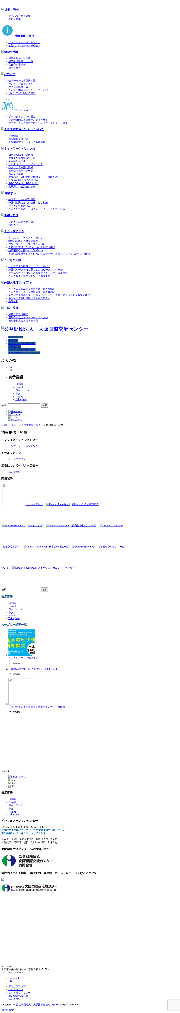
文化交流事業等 (17, 64)
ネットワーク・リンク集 (19, 148)
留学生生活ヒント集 (19, 58)
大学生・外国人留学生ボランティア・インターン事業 (38, 122)
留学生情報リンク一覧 (20, 61)
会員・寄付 (12, 9)
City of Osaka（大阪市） (22, 154)
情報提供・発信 (24, 35)
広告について (15, 471)
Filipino (19, 396)
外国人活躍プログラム (18, 282)
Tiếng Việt (21, 399)
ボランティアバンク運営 (22, 116)
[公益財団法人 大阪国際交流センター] (44, 329)
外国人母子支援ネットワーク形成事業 (29, 275)
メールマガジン (17, 459)
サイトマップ (15, 989)
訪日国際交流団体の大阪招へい (25, 250)
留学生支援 (14, 67)
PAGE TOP (7, 1010)
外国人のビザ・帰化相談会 (25, 657)
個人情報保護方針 (18, 138)
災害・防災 (11, 215)
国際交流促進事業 (18, 314)
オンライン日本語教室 (20, 83)
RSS (10, 981)
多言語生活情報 (17, 161)
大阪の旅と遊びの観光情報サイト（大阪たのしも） (36, 177)
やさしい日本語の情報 (20, 167)
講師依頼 (13, 301)
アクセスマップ (17, 986)
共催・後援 (11, 307)
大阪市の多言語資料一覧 (22, 158)
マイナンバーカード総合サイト (25, 164)
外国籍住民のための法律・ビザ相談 (28, 202)
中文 (17, 393)
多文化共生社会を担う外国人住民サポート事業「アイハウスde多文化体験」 (50, 253)
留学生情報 (11, 51)
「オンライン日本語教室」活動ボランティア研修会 (36, 706)
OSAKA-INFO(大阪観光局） (23, 180)
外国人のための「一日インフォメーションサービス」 (38, 208)
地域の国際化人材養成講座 (23, 241)
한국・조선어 (22, 389)
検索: (4, 405)
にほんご (9, 74)
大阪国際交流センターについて (24, 129)
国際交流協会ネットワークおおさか (28, 317)
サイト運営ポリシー (19, 992)
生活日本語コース (18, 86)
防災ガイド (14, 225)
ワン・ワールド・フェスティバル (26, 244)
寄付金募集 (14, 19)
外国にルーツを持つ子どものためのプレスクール (35, 269)
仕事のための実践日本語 (22, 80)
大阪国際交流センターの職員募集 (26, 142)
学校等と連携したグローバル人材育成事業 (31, 247)
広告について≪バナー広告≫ (24, 45)
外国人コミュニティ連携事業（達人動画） (31, 291)
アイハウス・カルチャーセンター (26, 237)
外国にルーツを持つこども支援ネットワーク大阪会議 (38, 272)
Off (10, 370)
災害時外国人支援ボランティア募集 (28, 119)
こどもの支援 (12, 260)
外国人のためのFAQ (19, 205)
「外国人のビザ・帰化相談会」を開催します (33, 668)
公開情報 (13, 135)
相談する (10, 193)
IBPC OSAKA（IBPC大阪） (23, 183)
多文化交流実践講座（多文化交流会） (29, 298)
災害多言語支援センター (22, 221)
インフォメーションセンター (24, 42)
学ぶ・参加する (14, 231)
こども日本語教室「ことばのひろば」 (29, 90)
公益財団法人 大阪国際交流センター (37, 1004)
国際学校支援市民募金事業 (23, 320)
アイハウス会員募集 (19, 15)
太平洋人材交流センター (22, 186)
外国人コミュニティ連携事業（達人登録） (31, 288)
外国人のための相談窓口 (22, 199)
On (10, 367)
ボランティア (23, 110)
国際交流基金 (15, 173)
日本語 (19, 383)
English (19, 387)
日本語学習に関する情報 (22, 93)
